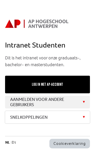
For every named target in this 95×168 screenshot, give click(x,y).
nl (7, 142)
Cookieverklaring (69, 143)
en (14, 142)
